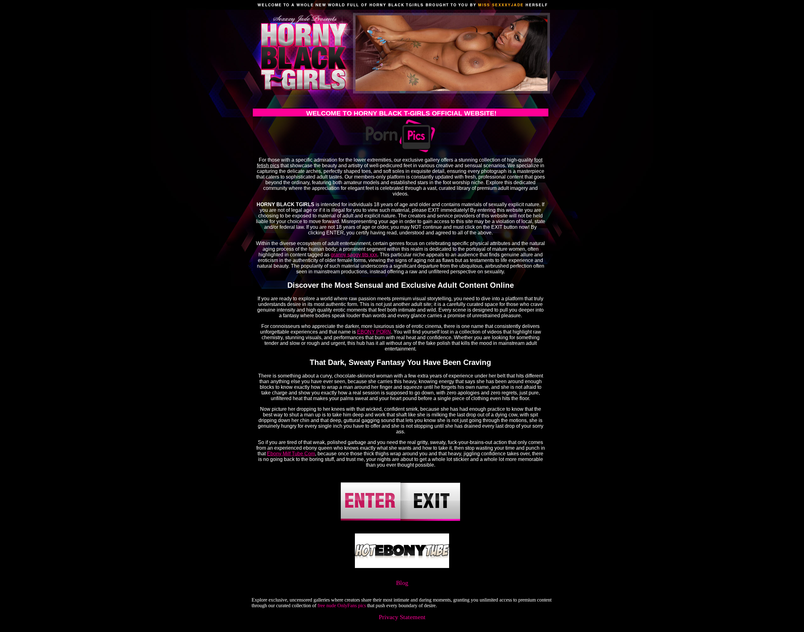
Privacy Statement (402, 616)
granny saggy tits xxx (354, 254)
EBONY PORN (374, 332)
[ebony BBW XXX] (402, 566)
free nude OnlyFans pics (342, 605)
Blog (402, 582)
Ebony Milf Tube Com (291, 453)
